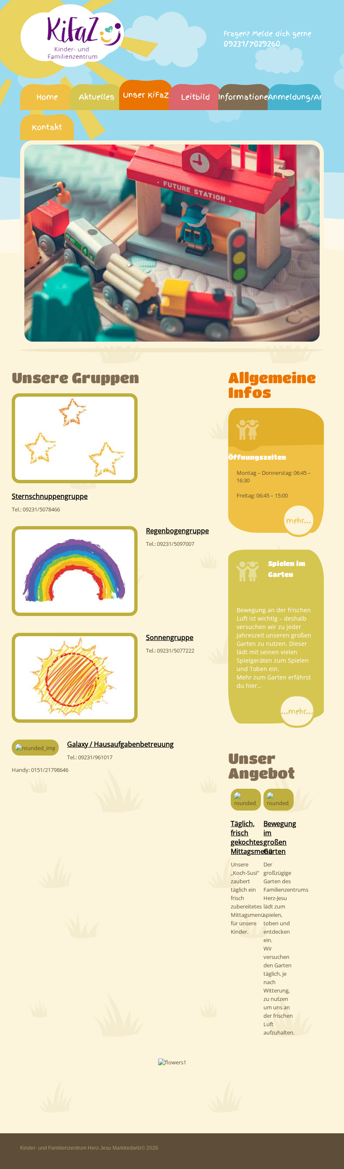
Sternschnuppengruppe (50, 496)
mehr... (298, 521)
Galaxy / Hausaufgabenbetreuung (120, 744)
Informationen (245, 97)
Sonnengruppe (169, 637)
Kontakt (47, 127)
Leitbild (195, 97)
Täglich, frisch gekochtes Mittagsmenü (252, 837)
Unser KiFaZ (146, 95)
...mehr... (297, 711)
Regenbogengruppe (177, 530)
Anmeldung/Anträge (294, 97)
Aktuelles (97, 97)
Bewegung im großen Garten (279, 837)
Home (47, 97)
